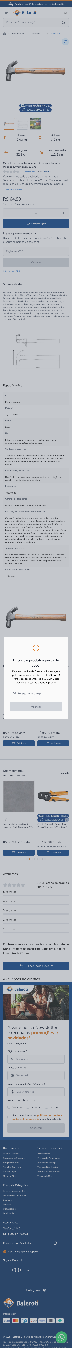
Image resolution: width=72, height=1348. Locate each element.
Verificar (36, 707)
